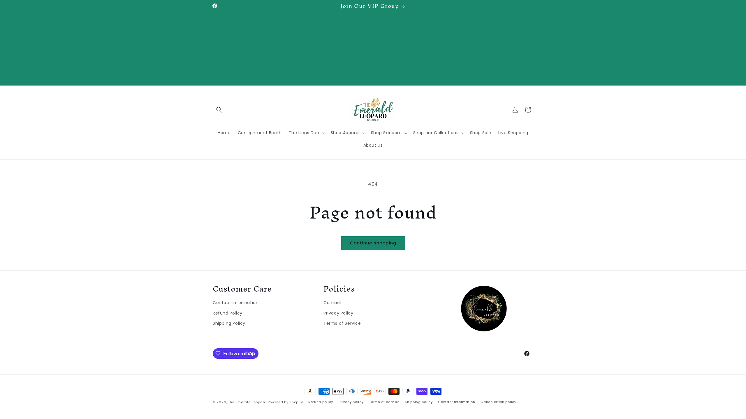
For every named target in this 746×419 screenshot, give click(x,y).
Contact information (456, 402)
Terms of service (384, 402)
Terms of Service (342, 323)
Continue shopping (373, 243)
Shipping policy (419, 402)
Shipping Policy (229, 323)
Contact (332, 303)
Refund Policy (227, 313)
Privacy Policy (338, 313)
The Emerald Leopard (247, 402)
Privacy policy (351, 402)
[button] (219, 109)
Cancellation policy (498, 402)
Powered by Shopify (285, 402)
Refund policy (320, 402)
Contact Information (235, 303)
